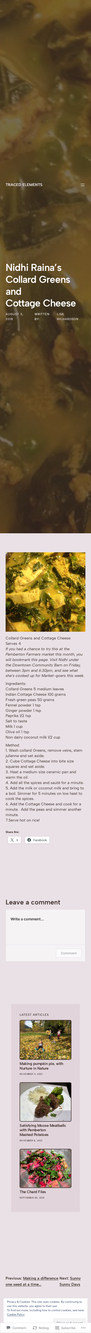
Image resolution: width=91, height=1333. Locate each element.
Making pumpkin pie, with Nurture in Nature (41, 1066)
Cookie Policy (15, 1314)
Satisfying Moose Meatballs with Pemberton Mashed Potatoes (43, 1130)
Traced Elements (24, 184)
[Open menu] (82, 185)
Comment (69, 953)
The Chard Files (33, 1192)
